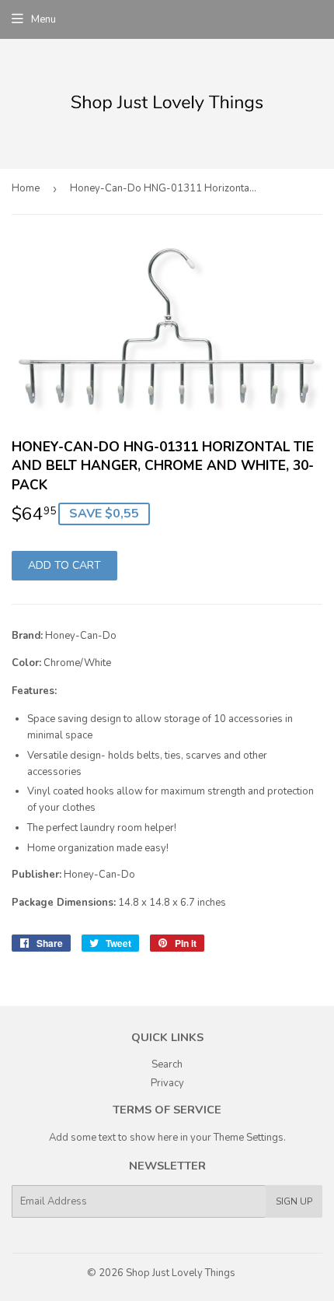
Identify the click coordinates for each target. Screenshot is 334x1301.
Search (167, 1064)
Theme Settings (249, 1138)
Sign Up (294, 1201)
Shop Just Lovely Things (180, 1273)
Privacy (167, 1083)
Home (26, 188)
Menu (43, 19)
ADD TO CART (64, 565)
